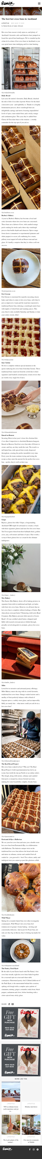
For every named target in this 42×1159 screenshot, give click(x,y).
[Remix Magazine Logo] (8, 3)
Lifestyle (5, 23)
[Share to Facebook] (9, 1004)
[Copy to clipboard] (13, 1004)
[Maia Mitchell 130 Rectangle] (21, 1023)
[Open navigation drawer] (39, 3)
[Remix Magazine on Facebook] (30, 1149)
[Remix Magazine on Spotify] (38, 1149)
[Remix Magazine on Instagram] (34, 1149)
